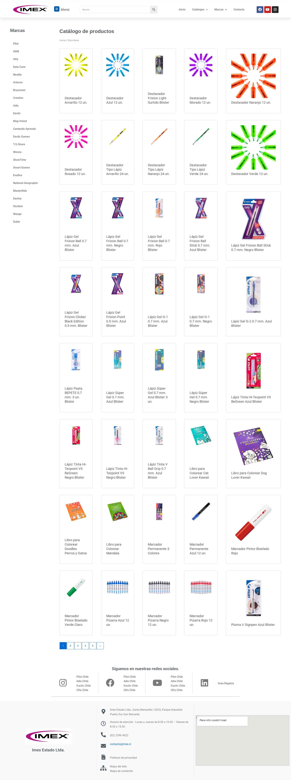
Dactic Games (21, 136)
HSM (16, 51)
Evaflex (17, 175)
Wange (17, 214)
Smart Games (21, 167)
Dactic (17, 113)
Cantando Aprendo (24, 128)
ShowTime (19, 159)
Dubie (16, 221)
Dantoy (17, 198)
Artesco (18, 82)
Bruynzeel (19, 90)
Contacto (239, 9)
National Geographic (25, 183)
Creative (18, 97)
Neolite (17, 74)
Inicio (182, 9)
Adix (16, 105)
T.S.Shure (19, 144)
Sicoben (18, 206)
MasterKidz (20, 190)
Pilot (16, 43)
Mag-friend (20, 121)
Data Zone (19, 66)
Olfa (15, 59)
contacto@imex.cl (120, 744)
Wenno (17, 152)
